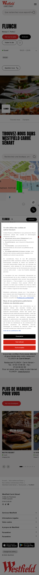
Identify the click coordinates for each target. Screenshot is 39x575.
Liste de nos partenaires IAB (12, 330)
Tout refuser (19, 342)
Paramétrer (19, 336)
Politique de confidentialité (25, 298)
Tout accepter (19, 347)
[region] (19, 287)
